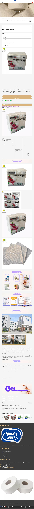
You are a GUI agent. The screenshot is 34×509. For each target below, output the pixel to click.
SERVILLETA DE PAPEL (23, 408)
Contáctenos (4, 455)
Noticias (3, 453)
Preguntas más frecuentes (6, 451)
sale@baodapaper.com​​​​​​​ (10, 467)
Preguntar (17, 96)
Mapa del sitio (25, 503)
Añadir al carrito (17, 98)
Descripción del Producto (7, 104)
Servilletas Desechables (15, 408)
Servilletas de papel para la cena (6, 408)
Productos (4, 452)
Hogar (3, 456)
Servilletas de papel (5, 409)
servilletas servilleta (18, 406)
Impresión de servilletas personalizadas (7, 405)
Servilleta (13, 406)
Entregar (5, 45)
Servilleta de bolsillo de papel (18, 405)
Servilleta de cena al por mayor (6, 406)
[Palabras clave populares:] (30, 26)
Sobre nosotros (4, 457)
